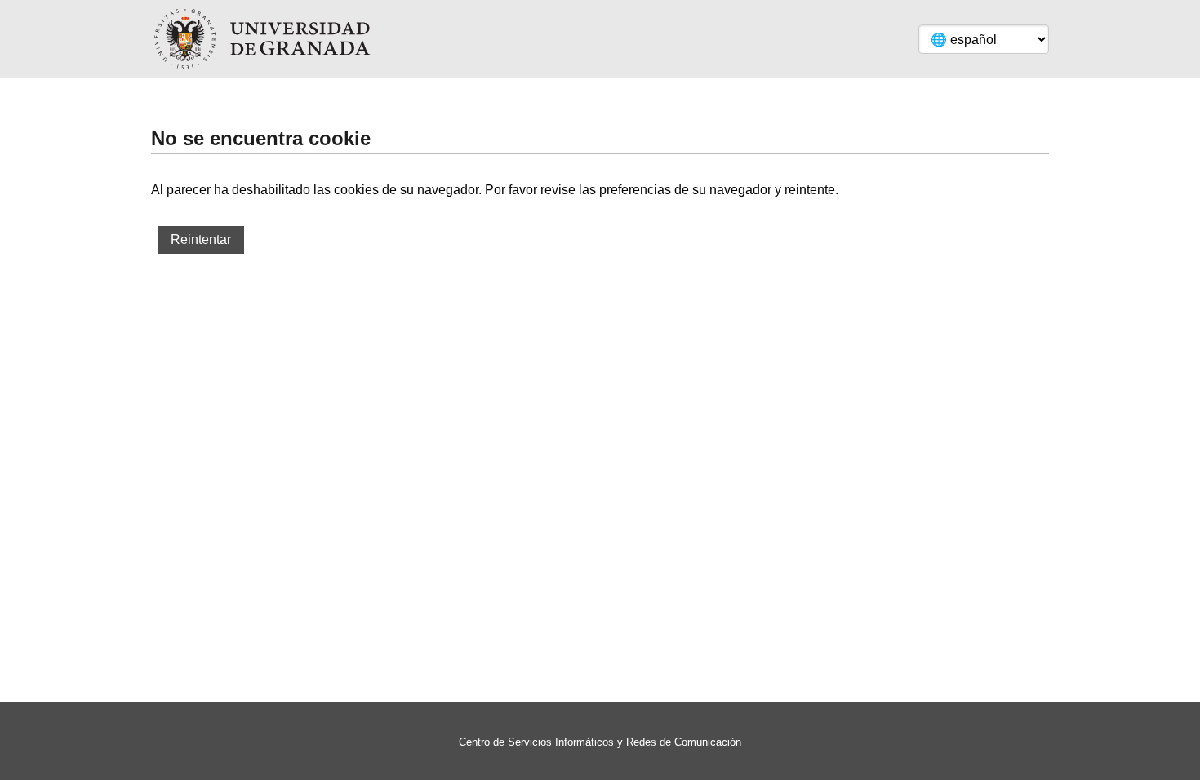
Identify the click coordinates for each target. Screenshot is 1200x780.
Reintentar (201, 239)
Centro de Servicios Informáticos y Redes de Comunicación (600, 742)
